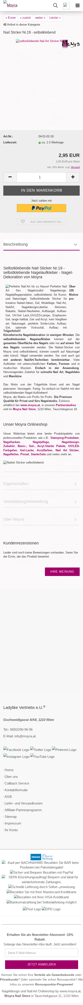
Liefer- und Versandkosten (23, 803)
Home (9, 770)
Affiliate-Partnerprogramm (23, 810)
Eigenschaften (16, 483)
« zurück (25, 17)
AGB (8, 796)
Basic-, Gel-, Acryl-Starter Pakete (41, 446)
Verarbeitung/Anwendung (25, 501)
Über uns (11, 776)
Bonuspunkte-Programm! (54, 984)
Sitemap (11, 816)
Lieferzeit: (10, 142)
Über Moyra (13, 519)
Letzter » (55, 17)
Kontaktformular (16, 790)
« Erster (11, 17)
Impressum (13, 823)
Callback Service (17, 783)
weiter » (40, 17)
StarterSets (38, 454)
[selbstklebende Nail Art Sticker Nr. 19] (41, 40)
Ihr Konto (11, 830)
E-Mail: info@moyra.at (19, 736)
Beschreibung (15, 244)
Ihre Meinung (62, 571)
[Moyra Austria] (15, 5)
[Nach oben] (70, 998)
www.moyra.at (30, 405)
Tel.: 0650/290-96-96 (18, 729)
